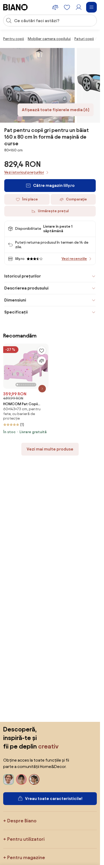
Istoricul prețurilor (22, 276)
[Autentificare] (78, 7)
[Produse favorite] (67, 7)
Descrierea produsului (26, 288)
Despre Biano (22, 820)
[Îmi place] (41, 350)
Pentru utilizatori (26, 839)
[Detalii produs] (42, 388)
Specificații (16, 312)
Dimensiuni (15, 300)
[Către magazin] (37, 85)
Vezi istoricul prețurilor (24, 172)
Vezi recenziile (74, 259)
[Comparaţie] (41, 360)
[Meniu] (91, 7)
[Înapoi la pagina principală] (15, 7)
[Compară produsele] (55, 7)
